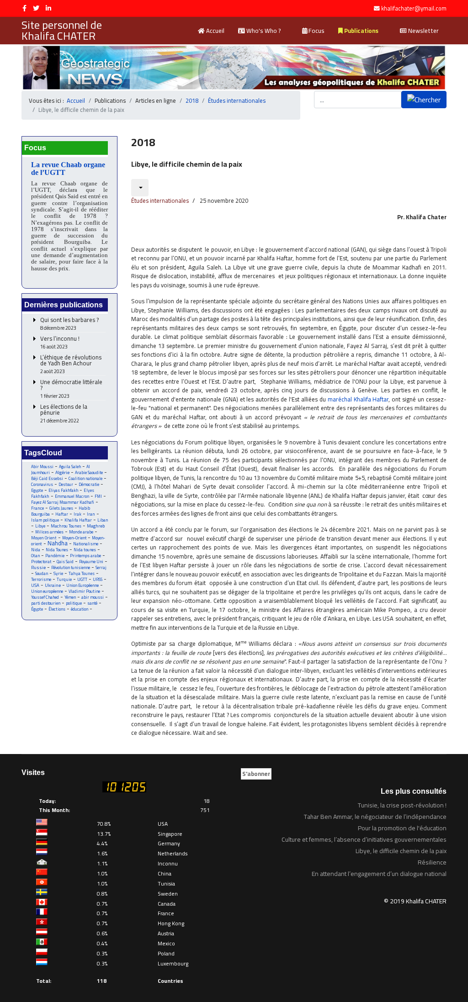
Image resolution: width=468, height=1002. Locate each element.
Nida (35, 550)
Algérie (62, 472)
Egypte (37, 490)
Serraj (101, 567)
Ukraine (53, 585)
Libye (40, 526)
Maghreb (96, 526)
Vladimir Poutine (84, 591)
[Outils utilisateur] (140, 187)
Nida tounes (85, 550)
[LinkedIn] (48, 8)
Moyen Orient (44, 538)
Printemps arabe (85, 555)
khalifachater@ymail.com (414, 8)
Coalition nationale (85, 478)
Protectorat (41, 561)
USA (35, 585)
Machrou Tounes (66, 526)
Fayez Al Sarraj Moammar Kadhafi (62, 502)
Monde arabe (81, 532)
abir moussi (92, 597)
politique (74, 603)
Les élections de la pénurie (63, 414)
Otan (35, 555)
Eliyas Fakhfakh (63, 490)
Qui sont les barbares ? (69, 324)
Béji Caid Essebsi (47, 478)
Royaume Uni (91, 561)
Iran (91, 514)
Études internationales (160, 200)
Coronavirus (42, 484)
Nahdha (58, 543)
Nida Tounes (57, 550)
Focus (315, 30)
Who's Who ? (263, 30)
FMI (98, 496)
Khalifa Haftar (78, 520)
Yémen (70, 597)
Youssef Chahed (45, 597)
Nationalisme (85, 544)
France (37, 508)
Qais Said (65, 561)
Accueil (214, 30)
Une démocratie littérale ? (71, 389)
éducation (79, 609)
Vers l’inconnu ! (60, 343)
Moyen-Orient (74, 538)
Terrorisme (41, 579)
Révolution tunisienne (70, 567)
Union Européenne (82, 585)
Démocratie (89, 484)
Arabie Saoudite (89, 472)
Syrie (58, 573)
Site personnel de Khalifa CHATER (61, 31)
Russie (38, 567)
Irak (77, 514)
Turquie (64, 579)
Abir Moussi (42, 466)
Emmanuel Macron (72, 496)
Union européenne (47, 591)
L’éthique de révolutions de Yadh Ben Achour (70, 364)
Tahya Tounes (82, 573)
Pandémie (54, 555)
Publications (360, 30)
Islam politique (45, 520)
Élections (56, 609)
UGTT (82, 579)
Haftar (61, 514)
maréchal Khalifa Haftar (358, 399)
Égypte (37, 609)
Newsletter (423, 30)
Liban (102, 520)
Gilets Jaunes (61, 508)
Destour (65, 484)
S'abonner (256, 773)
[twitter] (36, 8)
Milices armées (49, 532)
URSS (97, 579)
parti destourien (45, 603)
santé (92, 603)
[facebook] (24, 8)
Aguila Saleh (70, 466)
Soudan (41, 573)
